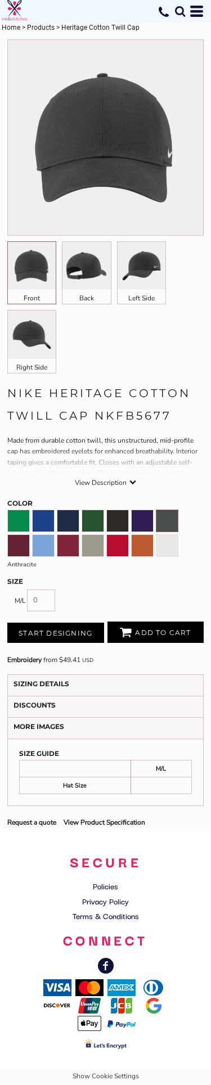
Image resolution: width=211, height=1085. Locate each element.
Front (32, 298)
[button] (180, 11)
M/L (20, 600)
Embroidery (24, 659)
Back (86, 298)
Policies (105, 886)
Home (11, 27)
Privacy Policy (105, 901)
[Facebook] (106, 966)
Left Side (141, 298)
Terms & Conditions (106, 916)
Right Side (31, 367)
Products (41, 27)
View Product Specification (104, 822)
